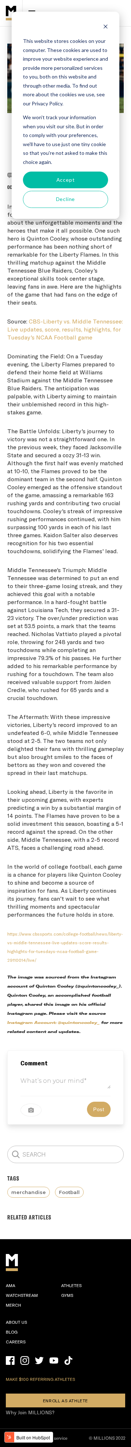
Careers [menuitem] (15, 1341)
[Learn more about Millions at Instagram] (24, 1360)
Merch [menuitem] (13, 1304)
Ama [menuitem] (10, 1285)
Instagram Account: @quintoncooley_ (53, 1022)
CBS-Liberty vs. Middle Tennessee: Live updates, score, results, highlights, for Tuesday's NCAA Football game (65, 329)
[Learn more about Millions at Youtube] (53, 1360)
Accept (65, 180)
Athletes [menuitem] (71, 1285)
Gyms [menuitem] (67, 1295)
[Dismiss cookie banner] (105, 27)
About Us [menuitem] (16, 1322)
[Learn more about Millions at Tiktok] (68, 1360)
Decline (65, 199)
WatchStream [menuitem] (22, 1295)
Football (69, 1192)
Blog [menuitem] (11, 1331)
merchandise (28, 1192)
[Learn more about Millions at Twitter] (39, 1360)
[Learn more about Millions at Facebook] (10, 1360)
